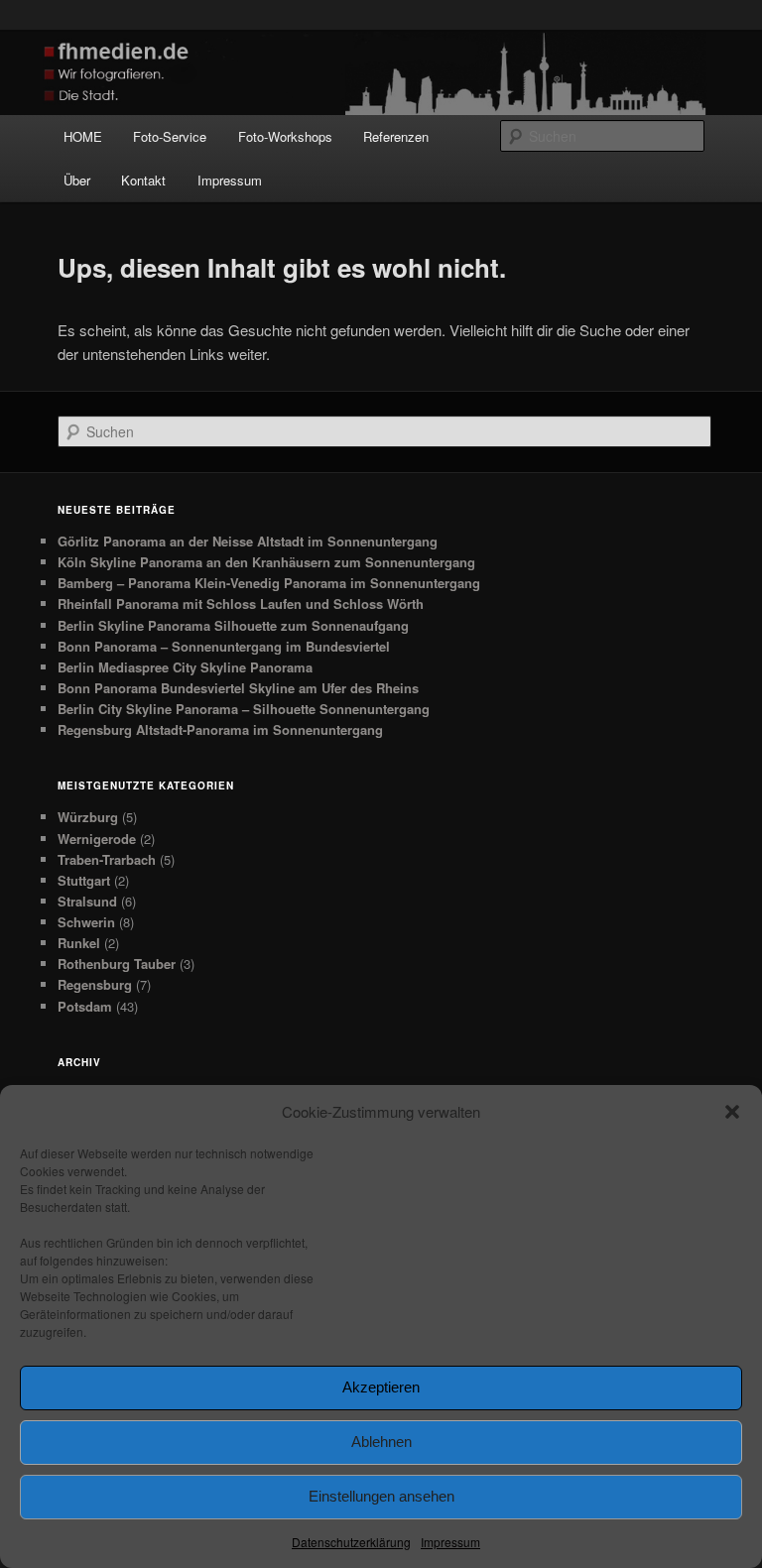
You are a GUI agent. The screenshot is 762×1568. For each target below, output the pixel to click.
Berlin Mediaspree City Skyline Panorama (185, 667)
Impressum (450, 1541)
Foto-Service (169, 136)
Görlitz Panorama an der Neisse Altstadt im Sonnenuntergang (248, 541)
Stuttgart (84, 880)
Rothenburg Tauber (117, 963)
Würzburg (88, 816)
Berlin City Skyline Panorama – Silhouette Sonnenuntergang (244, 708)
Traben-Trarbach (107, 859)
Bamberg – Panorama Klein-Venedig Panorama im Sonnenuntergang (269, 582)
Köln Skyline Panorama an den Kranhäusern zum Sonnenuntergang (266, 561)
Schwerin (86, 921)
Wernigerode (97, 838)
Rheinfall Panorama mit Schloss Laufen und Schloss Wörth (241, 603)
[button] (732, 1112)
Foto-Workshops (285, 136)
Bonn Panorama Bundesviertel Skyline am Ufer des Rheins (238, 687)
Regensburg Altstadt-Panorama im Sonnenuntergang (220, 729)
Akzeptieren (381, 1387)
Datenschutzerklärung (351, 1541)
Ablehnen (381, 1441)
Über (77, 180)
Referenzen (396, 136)
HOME (83, 136)
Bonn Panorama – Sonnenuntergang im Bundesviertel (224, 646)
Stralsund (87, 901)
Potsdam (85, 1006)
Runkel (79, 942)
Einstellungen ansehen (381, 1496)
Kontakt (143, 180)
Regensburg (95, 984)
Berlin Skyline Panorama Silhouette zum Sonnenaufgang (233, 625)
